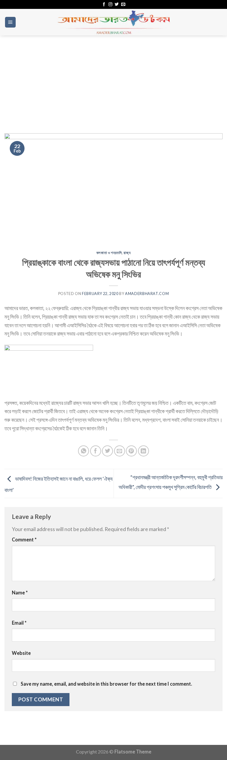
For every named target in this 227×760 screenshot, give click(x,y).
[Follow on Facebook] (104, 4)
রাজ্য (127, 253)
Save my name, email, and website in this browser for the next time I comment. (106, 684)
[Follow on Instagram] (110, 4)
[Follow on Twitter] (117, 4)
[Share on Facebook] (95, 450)
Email (19, 623)
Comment (24, 539)
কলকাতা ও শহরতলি (109, 253)
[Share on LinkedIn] (143, 450)
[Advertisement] (113, 80)
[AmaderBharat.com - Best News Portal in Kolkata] (113, 22)
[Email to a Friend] (119, 450)
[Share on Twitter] (107, 450)
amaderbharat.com (147, 293)
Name (20, 592)
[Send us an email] (123, 4)
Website (21, 653)
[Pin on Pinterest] (131, 450)
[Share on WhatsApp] (83, 450)
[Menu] (10, 22)
